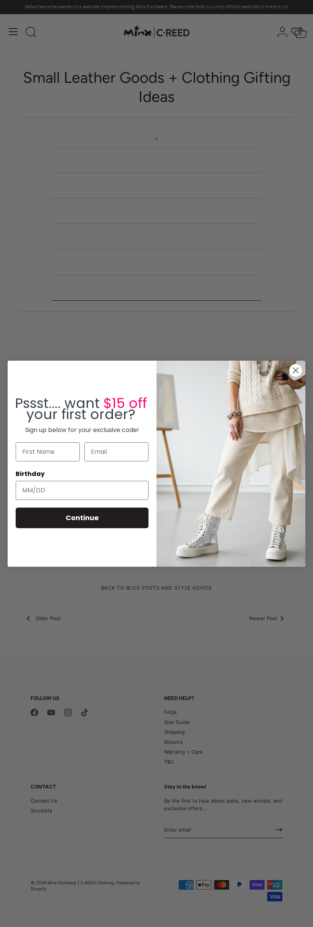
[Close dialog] (295, 370)
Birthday (30, 473)
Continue (82, 517)
